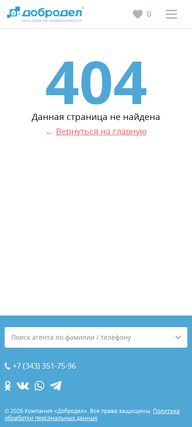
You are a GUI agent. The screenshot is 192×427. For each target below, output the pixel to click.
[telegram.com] (56, 386)
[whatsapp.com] (39, 386)
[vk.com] (22, 386)
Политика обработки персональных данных (92, 414)
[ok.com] (8, 386)
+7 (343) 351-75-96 (44, 366)
